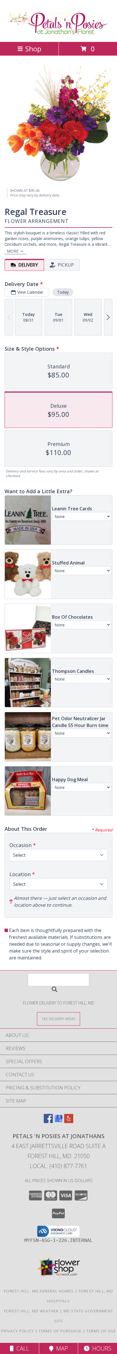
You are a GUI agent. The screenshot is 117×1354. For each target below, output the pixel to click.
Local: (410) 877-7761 (58, 1166)
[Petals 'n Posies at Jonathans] (58, 33)
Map (60, 1348)
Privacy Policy (17, 1330)
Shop (33, 48)
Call (21, 1348)
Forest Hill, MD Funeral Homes (39, 1291)
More (12, 251)
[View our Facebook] (48, 1121)
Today (63, 292)
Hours (100, 1348)
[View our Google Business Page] (58, 1121)
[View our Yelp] (68, 1121)
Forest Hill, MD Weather (31, 1311)
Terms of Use (101, 1330)
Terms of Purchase (60, 1330)
